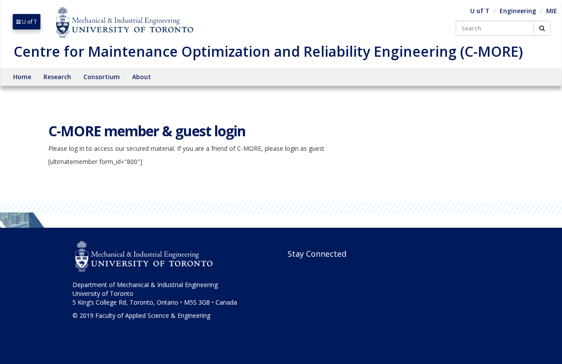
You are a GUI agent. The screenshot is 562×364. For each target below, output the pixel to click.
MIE (551, 11)
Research (57, 77)
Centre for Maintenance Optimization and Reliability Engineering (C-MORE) (268, 51)
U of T (29, 21)
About (141, 77)
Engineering (518, 11)
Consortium (101, 77)
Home (22, 77)
